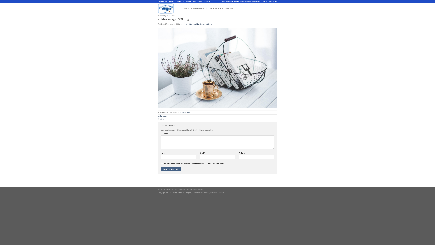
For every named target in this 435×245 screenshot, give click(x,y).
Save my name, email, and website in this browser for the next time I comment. (194, 164)
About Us (188, 8)
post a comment (185, 112)
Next (161, 119)
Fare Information (213, 8)
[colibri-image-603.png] (217, 68)
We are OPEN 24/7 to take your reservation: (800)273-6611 (180, 189)
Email (202, 153)
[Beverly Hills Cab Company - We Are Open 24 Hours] (169, 8)
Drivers (225, 8)
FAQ (231, 8)
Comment (165, 133)
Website (242, 153)
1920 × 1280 (187, 24)
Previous (162, 116)
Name (163, 153)
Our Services (198, 8)
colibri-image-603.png (203, 24)
